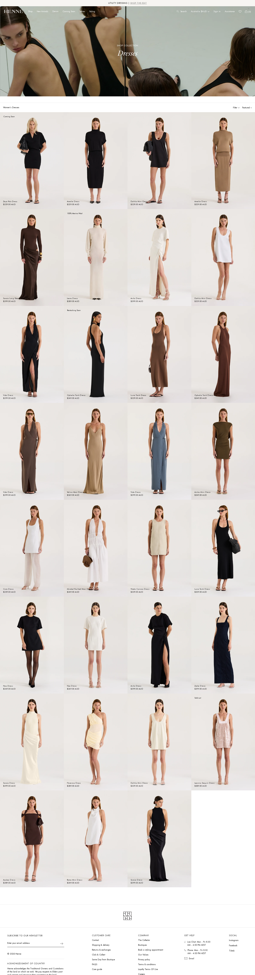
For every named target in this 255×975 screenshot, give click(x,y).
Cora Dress (8, 589)
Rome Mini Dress (74, 880)
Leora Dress (72, 298)
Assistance (230, 11)
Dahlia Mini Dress (139, 201)
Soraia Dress (9, 783)
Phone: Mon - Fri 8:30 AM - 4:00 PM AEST (197, 952)
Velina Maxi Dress (75, 492)
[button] (248, 11)
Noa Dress (8, 686)
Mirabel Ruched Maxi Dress (79, 589)
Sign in (217, 11)
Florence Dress (74, 783)
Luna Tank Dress (138, 395)
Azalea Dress (9, 880)
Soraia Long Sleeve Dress (15, 298)
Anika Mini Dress (202, 492)
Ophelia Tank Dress (76, 395)
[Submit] (61, 943)
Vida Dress (8, 395)
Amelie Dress (73, 201)
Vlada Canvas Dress (140, 589)
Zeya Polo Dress (10, 201)
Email (191, 958)
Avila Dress (136, 298)
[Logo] (13, 11)
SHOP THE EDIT (138, 3)
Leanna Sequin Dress (204, 783)
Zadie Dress (200, 686)
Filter (235, 107)
